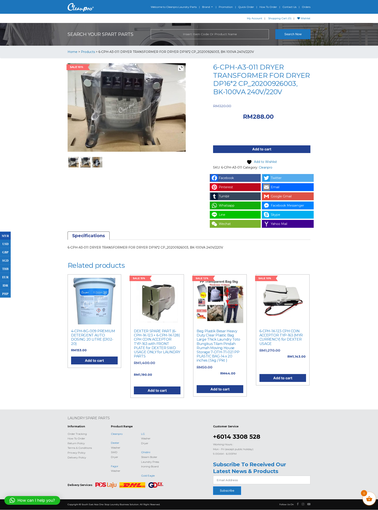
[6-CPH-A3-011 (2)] (85, 162)
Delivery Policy (77, 457)
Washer (115, 447)
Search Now (293, 34)
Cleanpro (265, 167)
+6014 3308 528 (236, 436)
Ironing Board (150, 466)
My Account (254, 18)
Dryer (114, 457)
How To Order (268, 7)
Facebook (226, 178)
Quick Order (246, 7)
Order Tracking (77, 433)
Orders (306, 7)
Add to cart (261, 149)
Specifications (88, 235)
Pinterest (226, 187)
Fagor (114, 466)
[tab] (89, 236)
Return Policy (76, 443)
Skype (275, 215)
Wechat (225, 224)
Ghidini (145, 452)
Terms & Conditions (80, 447)
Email (275, 187)
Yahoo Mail (279, 224)
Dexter (115, 442)
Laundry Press (150, 461)
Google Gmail (281, 196)
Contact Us (289, 7)
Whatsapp (226, 205)
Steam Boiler (149, 457)
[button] (32, 500)
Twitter (276, 178)
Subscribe (227, 490)
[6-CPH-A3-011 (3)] (73, 162)
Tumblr (224, 196)
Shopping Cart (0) (279, 18)
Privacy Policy (77, 452)
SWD (114, 452)
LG (143, 433)
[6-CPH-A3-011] (97, 162)
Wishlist (305, 18)
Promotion (226, 7)
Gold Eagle (148, 475)
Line (222, 215)
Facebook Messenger (287, 205)
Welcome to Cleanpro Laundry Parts (174, 7)
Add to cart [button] (94, 360)
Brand (206, 7)
